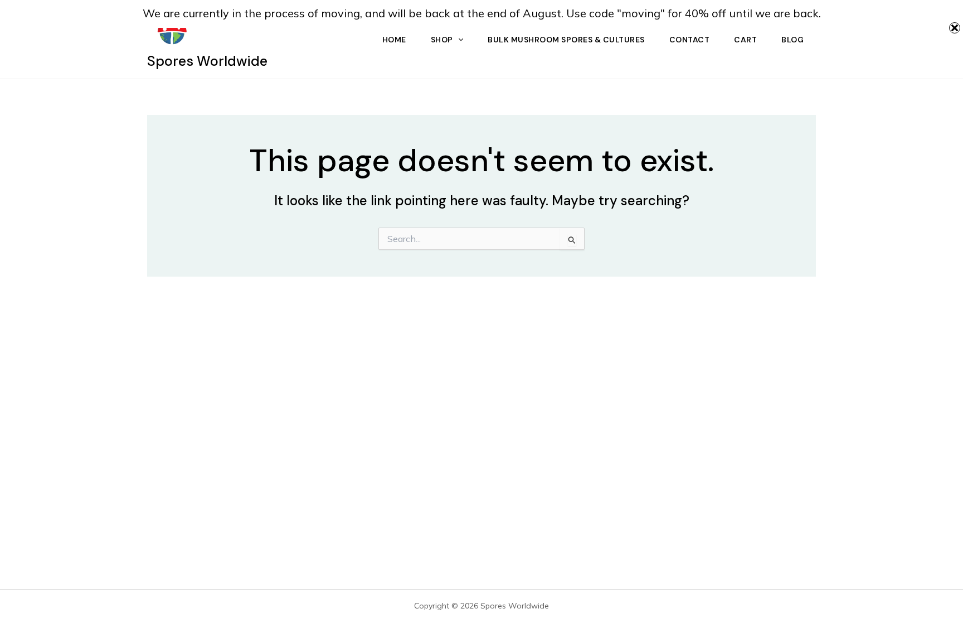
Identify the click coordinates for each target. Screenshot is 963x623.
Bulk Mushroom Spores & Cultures (566, 40)
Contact (689, 40)
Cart (745, 40)
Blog (792, 40)
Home (394, 40)
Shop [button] (442, 40)
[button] (458, 40)
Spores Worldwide (207, 61)
